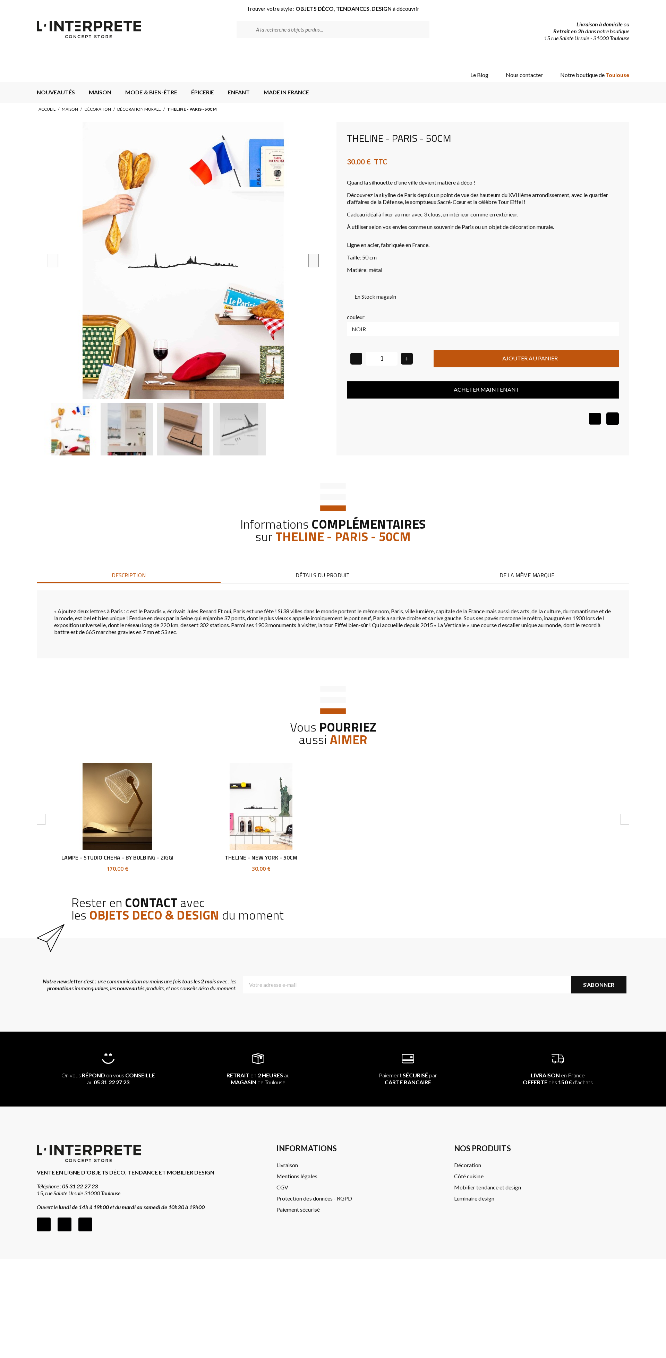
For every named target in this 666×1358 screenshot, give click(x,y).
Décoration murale (139, 109)
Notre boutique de (594, 74)
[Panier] (618, 56)
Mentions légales (296, 1176)
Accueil (47, 109)
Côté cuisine (468, 1176)
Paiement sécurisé (297, 1209)
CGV (282, 1187)
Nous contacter (524, 74)
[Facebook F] (44, 1224)
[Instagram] (64, 1224)
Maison (70, 109)
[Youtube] (85, 1224)
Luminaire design (474, 1198)
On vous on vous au (108, 1078)
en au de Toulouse (258, 1078)
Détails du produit (322, 575)
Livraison (287, 1165)
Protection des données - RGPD (314, 1198)
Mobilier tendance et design (487, 1187)
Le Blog (479, 74)
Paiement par (408, 1078)
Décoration (98, 109)
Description (128, 575)
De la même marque (527, 575)
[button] (53, 260)
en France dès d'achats (558, 1078)
